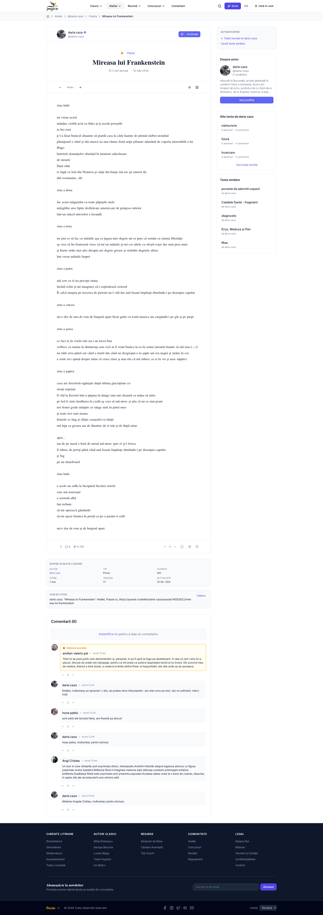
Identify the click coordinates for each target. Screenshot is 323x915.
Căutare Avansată (152, 847)
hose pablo (70, 713)
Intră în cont (266, 5)
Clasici (94, 5)
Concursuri (154, 5)
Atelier (113, 5)
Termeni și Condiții (246, 853)
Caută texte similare (233, 43)
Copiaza (201, 595)
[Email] (192, 908)
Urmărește (192, 34)
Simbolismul (53, 847)
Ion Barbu (99, 865)
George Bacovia (103, 847)
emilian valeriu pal (75, 653)
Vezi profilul (246, 100)
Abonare (268, 886)
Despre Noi (242, 841)
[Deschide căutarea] (219, 6)
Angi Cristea (71, 761)
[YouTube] (185, 908)
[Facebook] (165, 908)
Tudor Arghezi (102, 859)
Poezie (93, 16)
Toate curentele (55, 865)
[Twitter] (178, 908)
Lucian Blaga (101, 853)
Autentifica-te (108, 634)
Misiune (240, 847)
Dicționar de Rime (151, 841)
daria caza (55, 573)
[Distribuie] (189, 546)
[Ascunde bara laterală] (197, 87)
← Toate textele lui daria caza (239, 38)
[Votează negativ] (175, 546)
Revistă (132, 5)
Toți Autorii (147, 853)
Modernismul (54, 853)
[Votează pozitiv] (164, 546)
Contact (240, 865)
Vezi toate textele (247, 164)
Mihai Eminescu (103, 841)
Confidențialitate (245, 859)
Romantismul (54, 841)
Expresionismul (55, 859)
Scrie (235, 5)
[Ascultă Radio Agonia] (246, 6)
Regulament (195, 859)
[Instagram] (171, 908)
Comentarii (178, 5)
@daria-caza (76, 16)
